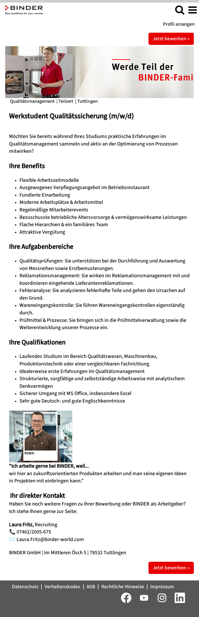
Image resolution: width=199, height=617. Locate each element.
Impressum (162, 586)
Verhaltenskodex (62, 586)
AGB (91, 586)
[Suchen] (179, 10)
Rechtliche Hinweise (122, 586)
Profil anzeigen (179, 24)
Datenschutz (25, 586)
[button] (192, 10)
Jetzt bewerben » (171, 38)
